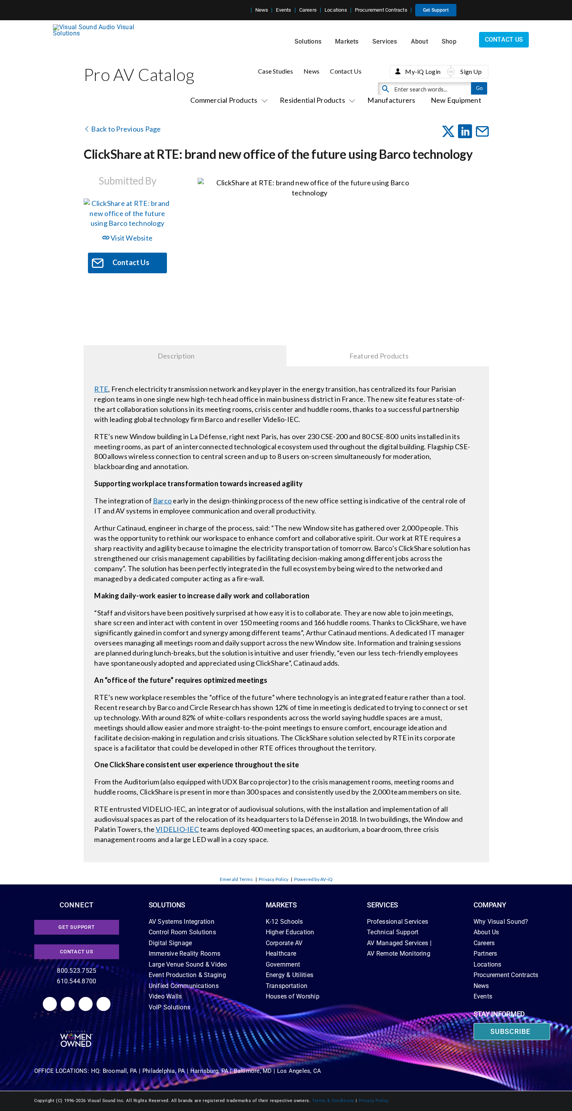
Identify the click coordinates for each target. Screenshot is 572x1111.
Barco (162, 500)
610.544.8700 (76, 981)
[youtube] (104, 1004)
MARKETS (281, 905)
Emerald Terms (236, 879)
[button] (245, 10)
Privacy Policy (273, 879)
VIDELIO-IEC (177, 829)
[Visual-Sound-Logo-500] (97, 27)
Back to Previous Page (125, 129)
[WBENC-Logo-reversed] (76, 1033)
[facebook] (68, 1004)
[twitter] (86, 1004)
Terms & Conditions (333, 1100)
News (311, 71)
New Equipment (456, 100)
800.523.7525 (76, 970)
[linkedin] (50, 1004)
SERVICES (382, 905)
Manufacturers (391, 100)
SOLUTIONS (167, 905)
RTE (101, 389)
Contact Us (345, 71)
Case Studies (275, 71)
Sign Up (471, 71)
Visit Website (131, 238)
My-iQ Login (422, 71)
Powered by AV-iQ (313, 879)
